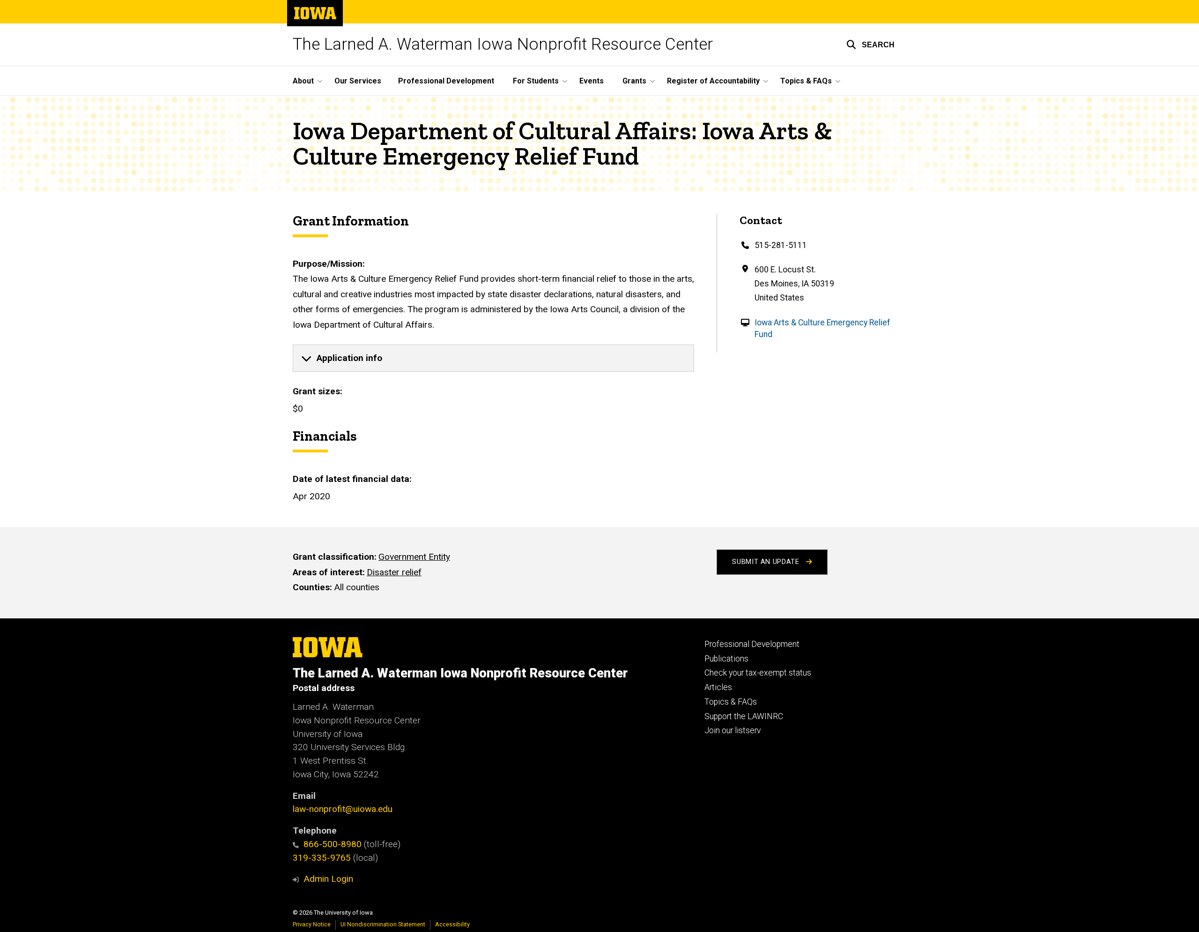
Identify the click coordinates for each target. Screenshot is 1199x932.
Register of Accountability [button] (713, 80)
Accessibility (452, 924)
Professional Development (446, 80)
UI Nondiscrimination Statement (382, 924)
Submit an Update (766, 562)
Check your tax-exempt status (757, 672)
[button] (870, 44)
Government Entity (414, 556)
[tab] (493, 358)
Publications (726, 658)
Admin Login (328, 878)
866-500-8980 (332, 844)
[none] (493, 358)
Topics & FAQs (730, 702)
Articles (718, 687)
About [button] (303, 80)
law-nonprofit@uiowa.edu (342, 809)
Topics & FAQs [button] (806, 80)
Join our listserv (732, 730)
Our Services (357, 80)
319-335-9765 (322, 857)
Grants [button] (634, 80)
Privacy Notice (312, 924)
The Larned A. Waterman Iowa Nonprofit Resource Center (503, 44)
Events (591, 80)
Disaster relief (394, 572)
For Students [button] (536, 80)
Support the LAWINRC (743, 716)
